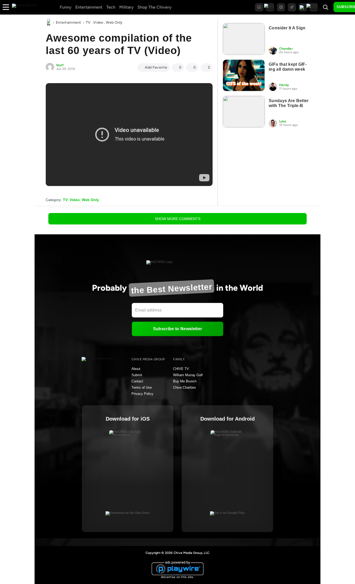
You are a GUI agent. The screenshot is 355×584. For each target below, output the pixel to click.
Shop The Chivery (154, 7)
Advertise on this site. (177, 577)
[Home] (48, 22)
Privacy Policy (142, 394)
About (136, 369)
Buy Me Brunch (184, 381)
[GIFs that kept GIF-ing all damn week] (244, 75)
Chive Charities (184, 387)
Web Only (114, 22)
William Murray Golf (188, 375)
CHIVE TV (181, 369)
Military (126, 7)
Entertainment (88, 7)
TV (88, 22)
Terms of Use (142, 387)
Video (98, 22)
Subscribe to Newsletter (177, 329)
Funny (65, 7)
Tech (110, 7)
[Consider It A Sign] (244, 39)
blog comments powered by (74, 207)
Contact (137, 381)
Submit (137, 375)
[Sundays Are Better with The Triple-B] (244, 111)
